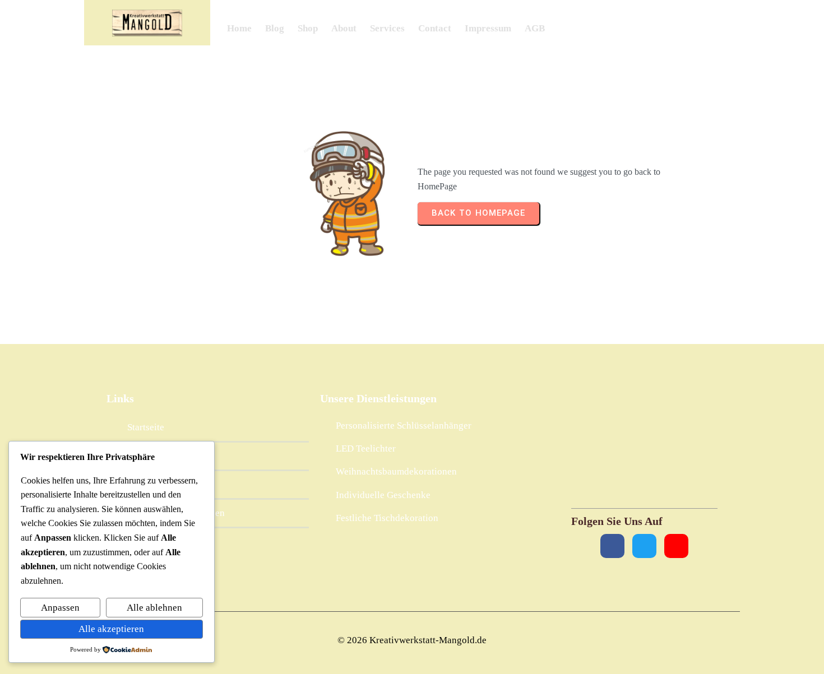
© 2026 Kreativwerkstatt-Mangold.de (412, 640)
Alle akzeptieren (111, 629)
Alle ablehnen (154, 607)
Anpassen (60, 607)
